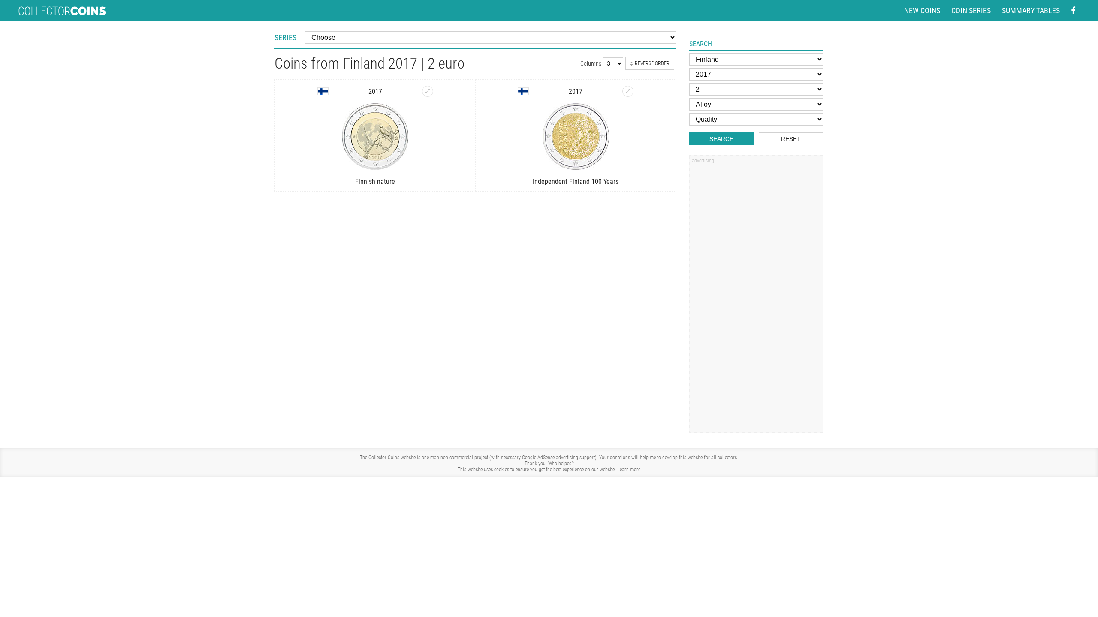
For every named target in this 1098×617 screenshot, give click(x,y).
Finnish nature (375, 181)
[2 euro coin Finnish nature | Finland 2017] (427, 91)
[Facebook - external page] (1073, 11)
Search (721, 138)
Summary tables (1031, 10)
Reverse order (652, 63)
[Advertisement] (756, 296)
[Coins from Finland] (323, 91)
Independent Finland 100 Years (575, 181)
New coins (922, 10)
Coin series (971, 10)
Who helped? (561, 464)
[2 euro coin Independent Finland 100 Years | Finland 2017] (627, 91)
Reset (791, 138)
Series (285, 37)
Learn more (628, 470)
